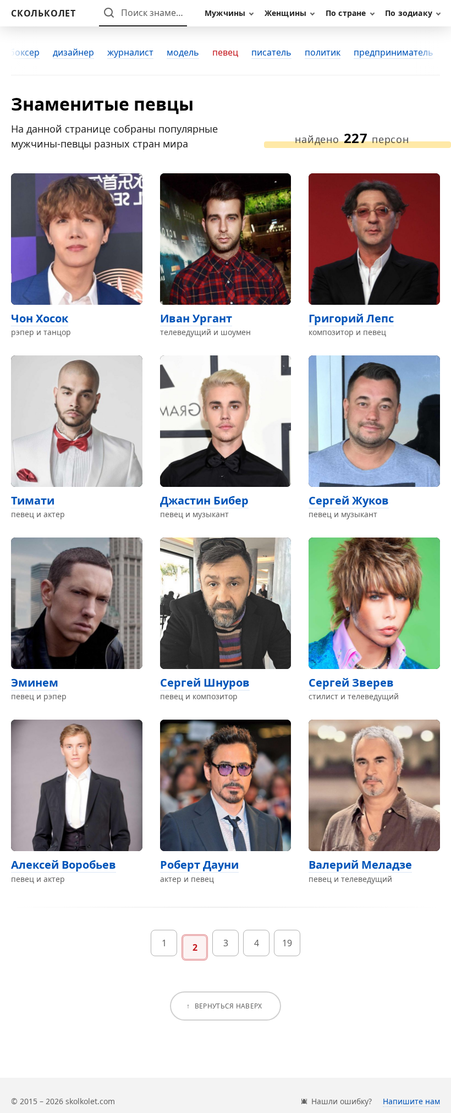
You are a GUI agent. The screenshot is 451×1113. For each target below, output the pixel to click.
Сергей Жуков (349, 500)
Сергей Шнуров (205, 682)
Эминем (34, 682)
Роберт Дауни (199, 864)
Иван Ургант (196, 318)
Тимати (32, 500)
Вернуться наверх (228, 1006)
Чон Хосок (39, 318)
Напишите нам (411, 1101)
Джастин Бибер (204, 500)
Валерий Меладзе (360, 864)
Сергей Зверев (351, 682)
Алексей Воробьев (63, 864)
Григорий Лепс (351, 318)
